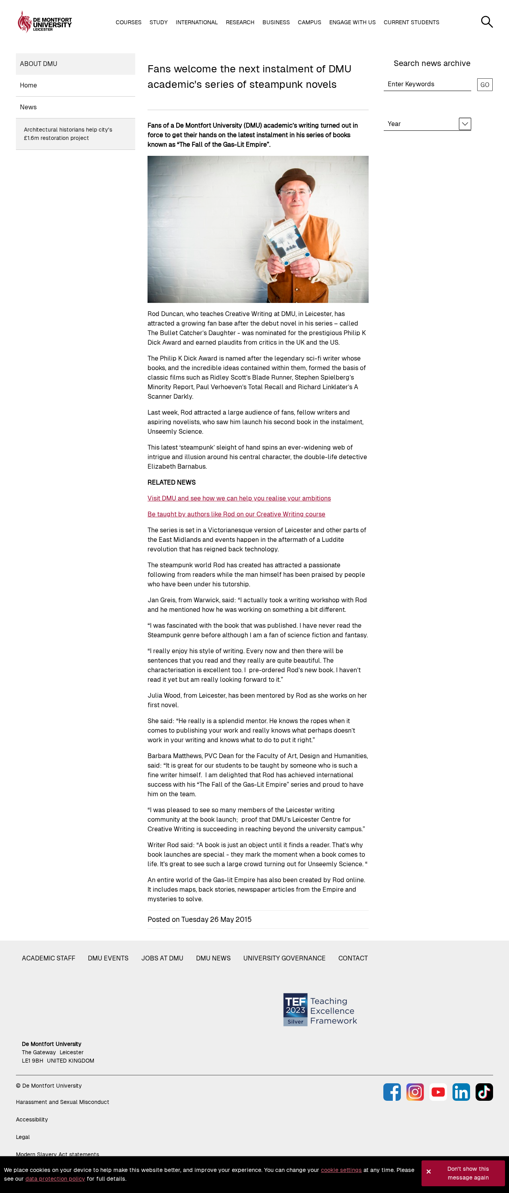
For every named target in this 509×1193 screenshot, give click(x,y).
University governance (284, 958)
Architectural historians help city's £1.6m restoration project (68, 133)
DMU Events (108, 958)
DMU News (213, 958)
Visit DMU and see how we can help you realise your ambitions (239, 498)
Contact (353, 958)
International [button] (197, 22)
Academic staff (48, 958)
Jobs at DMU (162, 958)
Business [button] (276, 22)
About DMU (38, 64)
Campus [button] (309, 22)
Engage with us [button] (352, 22)
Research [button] (240, 22)
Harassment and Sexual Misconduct (62, 1102)
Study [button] (159, 22)
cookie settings (341, 1170)
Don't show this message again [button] (468, 1173)
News (28, 107)
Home (28, 85)
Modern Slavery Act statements (57, 1154)
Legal (23, 1137)
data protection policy (55, 1179)
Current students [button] (411, 22)
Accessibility (32, 1119)
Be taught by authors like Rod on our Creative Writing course (236, 514)
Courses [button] (129, 22)
